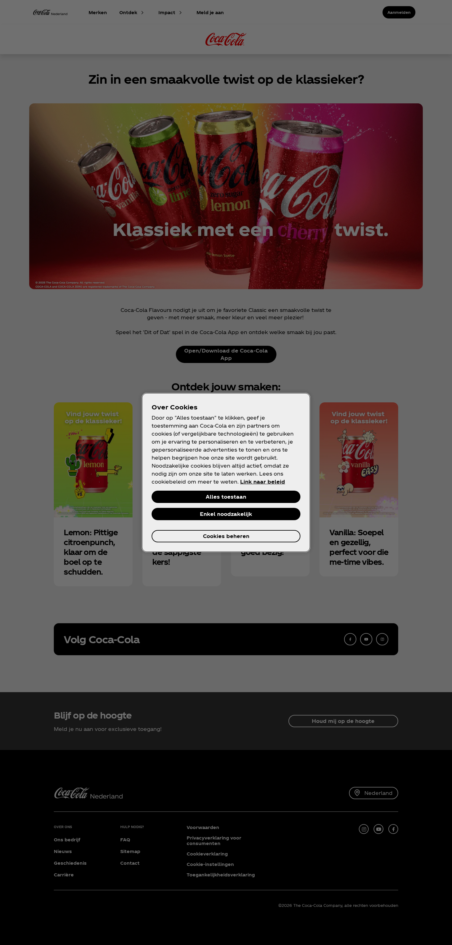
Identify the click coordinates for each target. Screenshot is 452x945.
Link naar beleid (262, 481)
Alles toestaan (226, 497)
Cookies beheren (226, 536)
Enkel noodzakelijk (226, 514)
